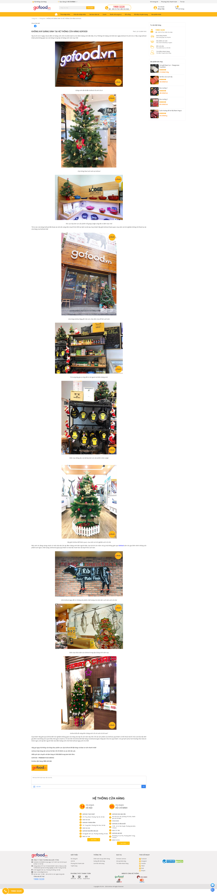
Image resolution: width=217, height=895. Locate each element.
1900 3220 (119, 7)
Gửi (144, 786)
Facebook (144, 858)
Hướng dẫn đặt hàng (99, 861)
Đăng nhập (161, 9)
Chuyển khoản (86, 878)
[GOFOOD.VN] (42, 8)
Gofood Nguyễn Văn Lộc (90, 831)
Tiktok (143, 866)
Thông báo (42, 18)
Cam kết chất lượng (98, 863)
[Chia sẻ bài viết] (35, 26)
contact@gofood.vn (42, 872)
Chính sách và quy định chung (101, 858)
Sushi (104, 14)
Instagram (144, 861)
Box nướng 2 (163, 99)
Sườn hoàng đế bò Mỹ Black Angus (170, 110)
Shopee (143, 870)
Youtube (143, 863)
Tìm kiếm (90, 8)
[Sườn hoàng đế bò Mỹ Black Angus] (154, 114)
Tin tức (182, 2)
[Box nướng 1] (154, 91)
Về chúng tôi (154, 2)
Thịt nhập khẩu (65, 14)
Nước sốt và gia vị (115, 14)
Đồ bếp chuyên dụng (141, 14)
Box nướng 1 (163, 88)
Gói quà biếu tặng (121, 861)
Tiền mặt (79, 878)
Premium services (121, 858)
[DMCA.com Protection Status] (179, 861)
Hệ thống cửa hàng (40, 2)
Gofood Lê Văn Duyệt (119, 823)
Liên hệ (73, 861)
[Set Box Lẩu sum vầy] (154, 80)
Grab (142, 868)
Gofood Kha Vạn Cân (119, 814)
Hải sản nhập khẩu (80, 14)
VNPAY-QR (73, 878)
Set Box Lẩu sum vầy (165, 77)
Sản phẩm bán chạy (156, 62)
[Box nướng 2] (154, 102)
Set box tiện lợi (94, 14)
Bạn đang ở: (68, 2)
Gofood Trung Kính (88, 822)
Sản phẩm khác (156, 14)
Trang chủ (34, 18)
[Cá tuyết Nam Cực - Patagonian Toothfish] (154, 68)
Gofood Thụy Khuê (88, 814)
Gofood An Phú (117, 833)
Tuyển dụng (74, 866)
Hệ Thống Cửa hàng (109, 798)
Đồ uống (128, 14)
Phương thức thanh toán (169, 2)
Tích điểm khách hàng (122, 863)
